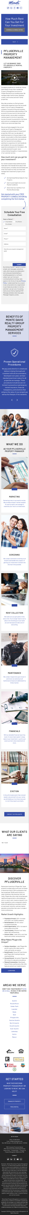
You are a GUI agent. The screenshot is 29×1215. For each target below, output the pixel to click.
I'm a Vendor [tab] (8, 224)
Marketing (14, 41)
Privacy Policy (15, 1150)
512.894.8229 (16, 1139)
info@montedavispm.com (16, 1141)
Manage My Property (14, 1101)
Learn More (15, 971)
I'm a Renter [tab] (19, 221)
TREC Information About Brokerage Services (14, 1148)
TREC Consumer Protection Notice (14, 1147)
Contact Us (23, 1150)
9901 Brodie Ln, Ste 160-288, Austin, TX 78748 (15, 1143)
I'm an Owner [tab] (8, 221)
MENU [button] (15, 11)
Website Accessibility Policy (21, 1207)
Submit (19, 264)
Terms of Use (6, 1150)
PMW (23, 1152)
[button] (11, 400)
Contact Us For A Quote (14, 814)
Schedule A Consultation (14, 30)
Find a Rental (14, 1107)
